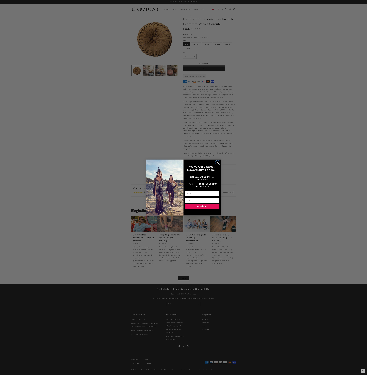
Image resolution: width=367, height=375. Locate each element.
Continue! (202, 206)
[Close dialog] (217, 162)
